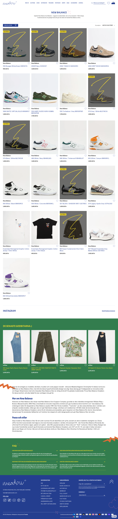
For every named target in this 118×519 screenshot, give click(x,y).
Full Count (63, 493)
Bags (68, 3)
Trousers (51, 3)
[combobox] (99, 3)
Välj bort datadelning (48, 504)
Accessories (74, 3)
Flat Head (63, 498)
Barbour (63, 491)
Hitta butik (45, 485)
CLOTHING (32, 3)
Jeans (38, 3)
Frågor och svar (46, 498)
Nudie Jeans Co (65, 485)
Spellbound (64, 506)
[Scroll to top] (111, 481)
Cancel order (45, 496)
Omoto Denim (64, 504)
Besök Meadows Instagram (108, 311)
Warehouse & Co (65, 496)
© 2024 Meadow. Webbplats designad (15, 514)
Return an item (46, 493)
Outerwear (44, 3)
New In (27, 3)
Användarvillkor (46, 501)
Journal (81, 3)
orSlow (62, 483)
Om (42, 483)
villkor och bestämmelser (100, 486)
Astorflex (63, 488)
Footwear (57, 3)
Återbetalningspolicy (48, 491)
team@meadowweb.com (10, 492)
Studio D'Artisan (65, 501)
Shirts (63, 3)
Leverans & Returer (48, 488)
